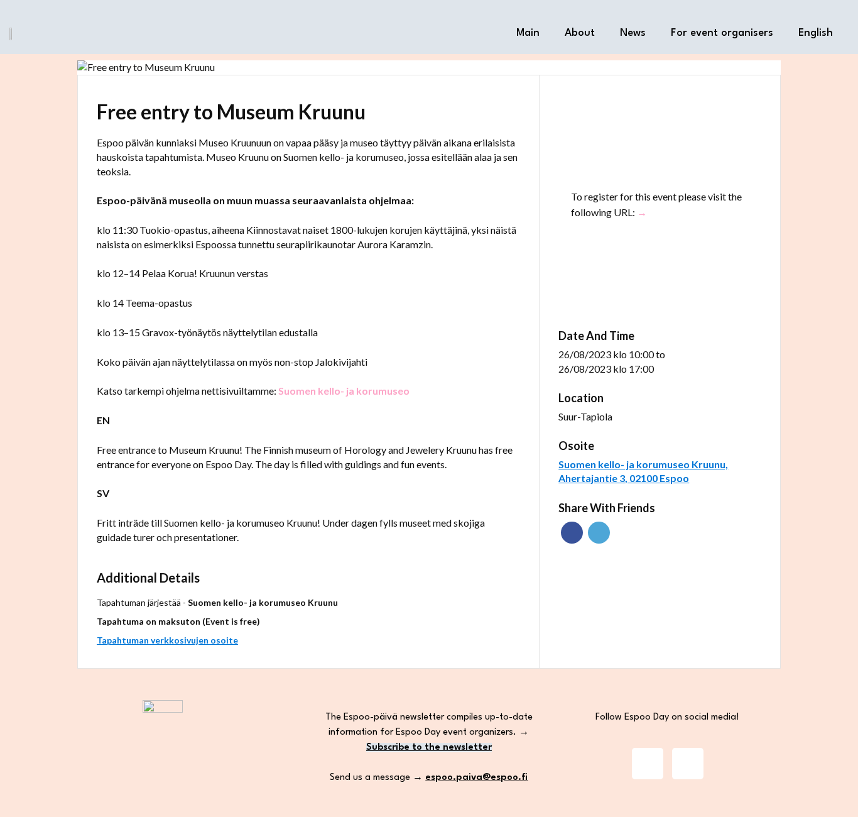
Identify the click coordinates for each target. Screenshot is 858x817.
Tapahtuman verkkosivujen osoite (167, 640)
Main (528, 33)
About (580, 33)
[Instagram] (647, 763)
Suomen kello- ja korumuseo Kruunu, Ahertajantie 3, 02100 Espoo (643, 471)
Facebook (572, 533)
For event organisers (722, 33)
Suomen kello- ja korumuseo (344, 391)
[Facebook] (687, 763)
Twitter (599, 533)
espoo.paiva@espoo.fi (476, 777)
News (633, 33)
